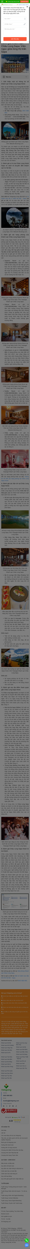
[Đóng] (27, 7)
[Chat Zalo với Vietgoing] (27, 1245)
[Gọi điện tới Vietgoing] (27, 1240)
